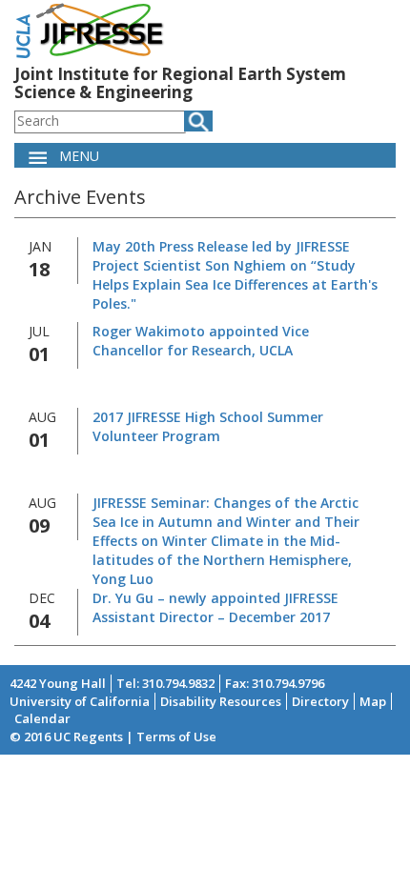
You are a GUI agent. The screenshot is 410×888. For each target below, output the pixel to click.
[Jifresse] (90, 29)
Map (372, 701)
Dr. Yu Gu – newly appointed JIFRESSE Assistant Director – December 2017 (215, 607)
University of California (80, 701)
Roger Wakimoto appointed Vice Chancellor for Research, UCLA (200, 340)
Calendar (42, 718)
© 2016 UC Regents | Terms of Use (113, 736)
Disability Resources (220, 701)
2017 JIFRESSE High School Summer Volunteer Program (207, 426)
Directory (320, 701)
